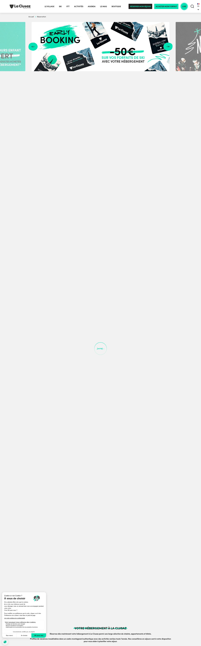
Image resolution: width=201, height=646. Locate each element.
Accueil (31, 16)
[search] (192, 6)
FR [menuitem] (198, 6)
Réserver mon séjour (140, 6)
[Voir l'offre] (100, 46)
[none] (198, 6)
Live (184, 6)
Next (168, 47)
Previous (33, 47)
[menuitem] (198, 6)
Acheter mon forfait (166, 6)
